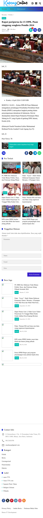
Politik (4, 18)
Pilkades (6, 491)
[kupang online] (15, 3)
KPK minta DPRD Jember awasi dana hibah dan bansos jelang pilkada (11, 221)
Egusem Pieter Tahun (10, 484)
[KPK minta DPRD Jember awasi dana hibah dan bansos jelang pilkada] (11, 211)
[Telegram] (35, 153)
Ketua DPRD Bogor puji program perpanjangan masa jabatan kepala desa (31, 221)
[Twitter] (31, 153)
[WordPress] (16, 500)
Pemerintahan (6, 465)
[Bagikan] (39, 30)
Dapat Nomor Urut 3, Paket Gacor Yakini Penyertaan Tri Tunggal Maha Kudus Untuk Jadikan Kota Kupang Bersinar (11, 200)
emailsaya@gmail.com (13, 445)
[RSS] (24, 500)
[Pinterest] (11, 500)
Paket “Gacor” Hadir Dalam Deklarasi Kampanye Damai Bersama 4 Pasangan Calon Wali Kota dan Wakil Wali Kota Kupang (31, 178)
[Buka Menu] (36, 3)
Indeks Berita (17, 508)
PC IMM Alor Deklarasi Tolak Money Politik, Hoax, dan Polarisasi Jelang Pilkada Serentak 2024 (11, 178)
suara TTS (6, 477)
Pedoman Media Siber (31, 508)
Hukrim (4, 468)
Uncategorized (6, 461)
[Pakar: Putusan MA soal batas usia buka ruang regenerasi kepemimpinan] (31, 189)
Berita (4, 171)
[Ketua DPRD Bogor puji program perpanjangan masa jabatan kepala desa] (31, 211)
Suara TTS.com (8, 481)
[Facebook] (26, 153)
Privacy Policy (6, 508)
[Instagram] (20, 500)
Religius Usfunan (8, 487)
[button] (32, 3)
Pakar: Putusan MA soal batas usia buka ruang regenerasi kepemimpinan (31, 200)
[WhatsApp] (39, 153)
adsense (4, 29)
